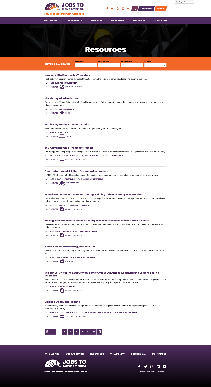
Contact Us (160, 21)
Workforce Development (113, 156)
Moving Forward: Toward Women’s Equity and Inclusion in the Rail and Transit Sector (97, 221)
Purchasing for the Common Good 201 (68, 124)
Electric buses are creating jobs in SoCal (70, 247)
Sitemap (142, 371)
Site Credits (151, 371)
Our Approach (74, 21)
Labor (65, 132)
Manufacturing (96, 179)
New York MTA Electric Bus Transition (67, 75)
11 (94, 332)
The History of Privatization (62, 98)
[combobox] (86, 65)
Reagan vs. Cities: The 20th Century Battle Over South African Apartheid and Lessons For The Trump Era (102, 274)
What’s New (117, 21)
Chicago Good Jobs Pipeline (62, 302)
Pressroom (139, 21)
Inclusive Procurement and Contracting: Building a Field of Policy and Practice (93, 194)
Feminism (59, 231)
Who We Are (50, 21)
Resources (96, 21)
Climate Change (61, 83)
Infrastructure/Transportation (69, 156)
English (181, 2)
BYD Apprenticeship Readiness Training (69, 148)
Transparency (69, 109)
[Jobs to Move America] (64, 9)
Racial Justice (96, 156)
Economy (73, 83)
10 (88, 332)
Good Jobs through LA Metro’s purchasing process (76, 171)
